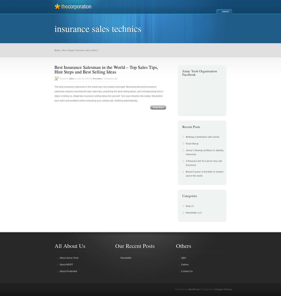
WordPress (194, 289)
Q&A (183, 258)
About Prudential (68, 271)
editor (71, 78)
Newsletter (97, 78)
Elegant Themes (223, 289)
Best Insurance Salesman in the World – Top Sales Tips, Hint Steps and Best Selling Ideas (106, 69)
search (225, 11)
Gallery (185, 264)
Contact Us (187, 271)
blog (188, 206)
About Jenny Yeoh (69, 258)
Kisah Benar (192, 143)
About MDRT (66, 264)
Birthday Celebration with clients (202, 137)
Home (57, 50)
